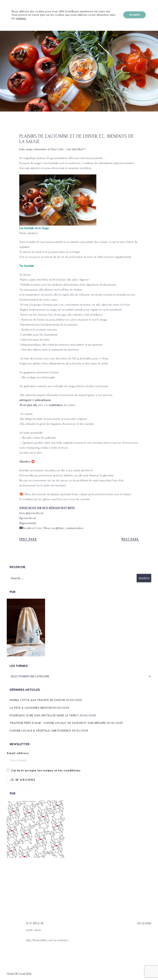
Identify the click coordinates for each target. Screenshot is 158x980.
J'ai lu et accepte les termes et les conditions (46, 770)
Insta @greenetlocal (31, 513)
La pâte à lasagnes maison (31, 707)
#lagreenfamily (28, 523)
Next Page (130, 539)
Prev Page (28, 539)
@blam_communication (69, 528)
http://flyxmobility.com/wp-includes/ (47, 940)
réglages (21, 18)
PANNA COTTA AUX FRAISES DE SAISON (37, 700)
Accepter (134, 15)
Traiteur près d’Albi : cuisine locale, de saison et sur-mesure (58, 723)
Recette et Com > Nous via (39, 528)
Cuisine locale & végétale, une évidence (40, 730)
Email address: (18, 753)
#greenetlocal (27, 518)
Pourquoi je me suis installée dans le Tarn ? (44, 715)
